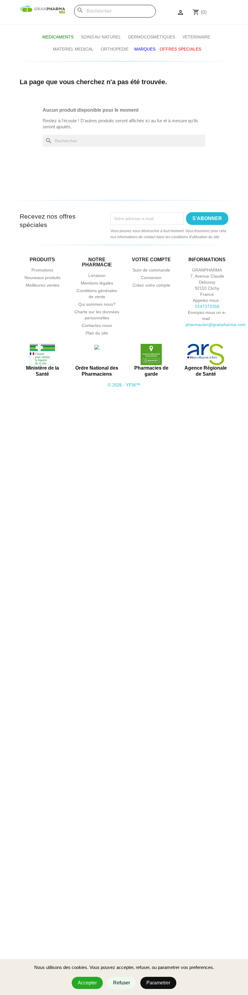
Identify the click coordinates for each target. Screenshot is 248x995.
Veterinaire (196, 37)
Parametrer (158, 982)
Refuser (121, 982)
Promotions (42, 270)
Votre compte (151, 259)
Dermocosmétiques (151, 37)
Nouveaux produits (42, 277)
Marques (144, 49)
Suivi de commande (151, 270)
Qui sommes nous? (97, 304)
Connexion (151, 277)
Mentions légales (97, 283)
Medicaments (57, 37)
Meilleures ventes (42, 285)
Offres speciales (180, 49)
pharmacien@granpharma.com (216, 324)
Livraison (97, 275)
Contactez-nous (97, 325)
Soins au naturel (101, 37)
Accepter (87, 982)
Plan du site (97, 333)
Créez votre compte (151, 285)
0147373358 (207, 306)
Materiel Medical (73, 49)
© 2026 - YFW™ (124, 384)
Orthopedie (115, 49)
